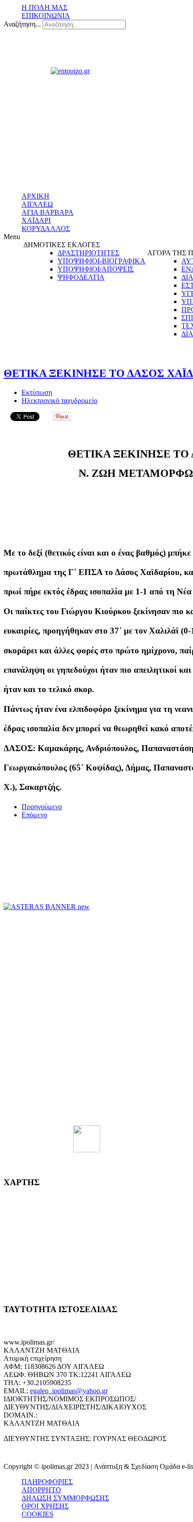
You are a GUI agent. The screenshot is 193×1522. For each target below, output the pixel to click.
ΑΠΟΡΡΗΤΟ (41, 1490)
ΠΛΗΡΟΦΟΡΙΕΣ (47, 1482)
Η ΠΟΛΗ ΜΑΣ (44, 7)
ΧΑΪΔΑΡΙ (36, 220)
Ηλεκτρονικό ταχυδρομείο (59, 400)
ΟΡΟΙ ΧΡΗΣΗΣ (45, 1506)
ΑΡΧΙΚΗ (35, 196)
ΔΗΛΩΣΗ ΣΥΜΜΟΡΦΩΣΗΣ (65, 1498)
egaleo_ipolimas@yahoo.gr (69, 1391)
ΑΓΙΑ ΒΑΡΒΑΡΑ (48, 212)
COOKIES (37, 1514)
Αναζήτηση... (22, 24)
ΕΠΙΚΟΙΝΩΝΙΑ (46, 15)
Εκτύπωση (37, 392)
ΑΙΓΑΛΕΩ (37, 204)
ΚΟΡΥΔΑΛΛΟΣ (46, 228)
